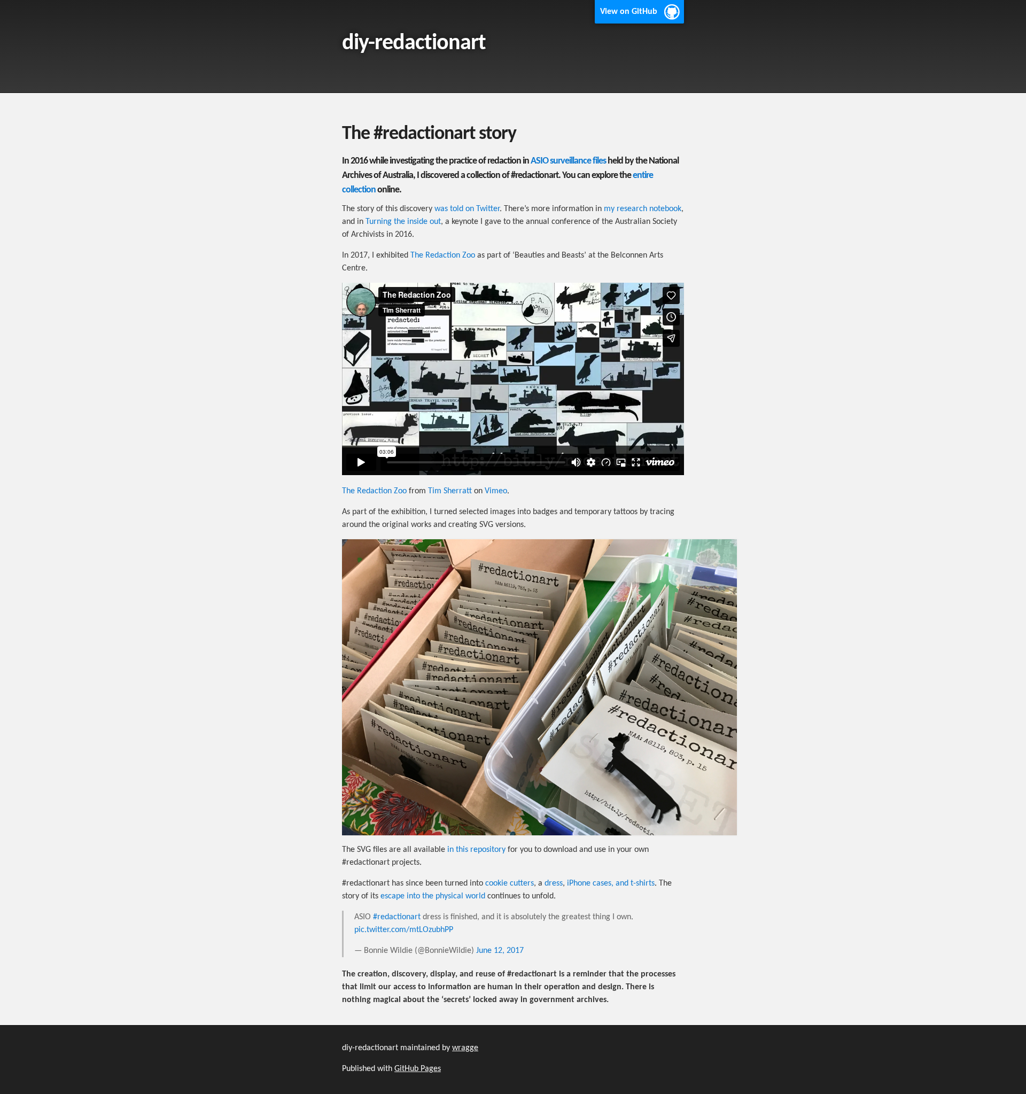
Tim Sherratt (450, 491)
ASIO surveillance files (568, 161)
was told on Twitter (467, 209)
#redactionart (397, 917)
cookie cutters (509, 883)
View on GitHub (628, 11)
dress (554, 883)
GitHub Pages (417, 1069)
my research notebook (642, 209)
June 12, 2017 (500, 950)
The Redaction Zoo (442, 255)
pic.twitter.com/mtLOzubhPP (403, 930)
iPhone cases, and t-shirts (611, 883)
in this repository (476, 849)
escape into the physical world (432, 896)
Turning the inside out (403, 222)
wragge (465, 1048)
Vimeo (496, 491)
